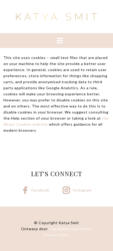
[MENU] (56, 40)
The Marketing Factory (70, 229)
